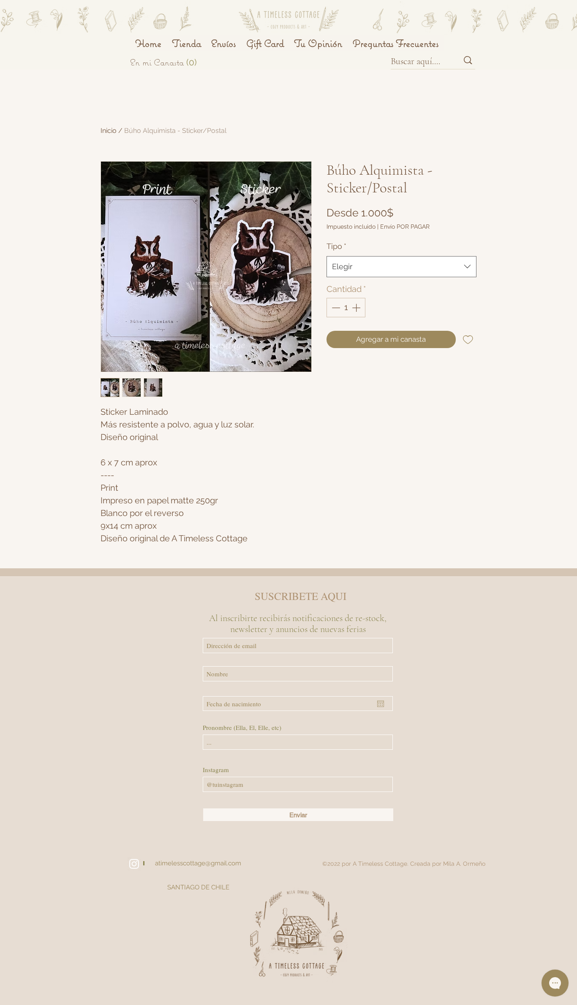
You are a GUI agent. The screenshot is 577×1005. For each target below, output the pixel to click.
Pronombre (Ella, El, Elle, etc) (242, 727)
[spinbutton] (346, 307)
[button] (172, 62)
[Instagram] (134, 863)
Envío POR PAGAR (405, 226)
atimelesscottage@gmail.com (198, 863)
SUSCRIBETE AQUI (300, 596)
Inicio (109, 131)
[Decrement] (335, 307)
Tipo (336, 246)
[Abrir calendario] (380, 703)
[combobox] (401, 266)
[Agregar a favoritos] (468, 340)
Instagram (216, 770)
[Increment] (357, 307)
